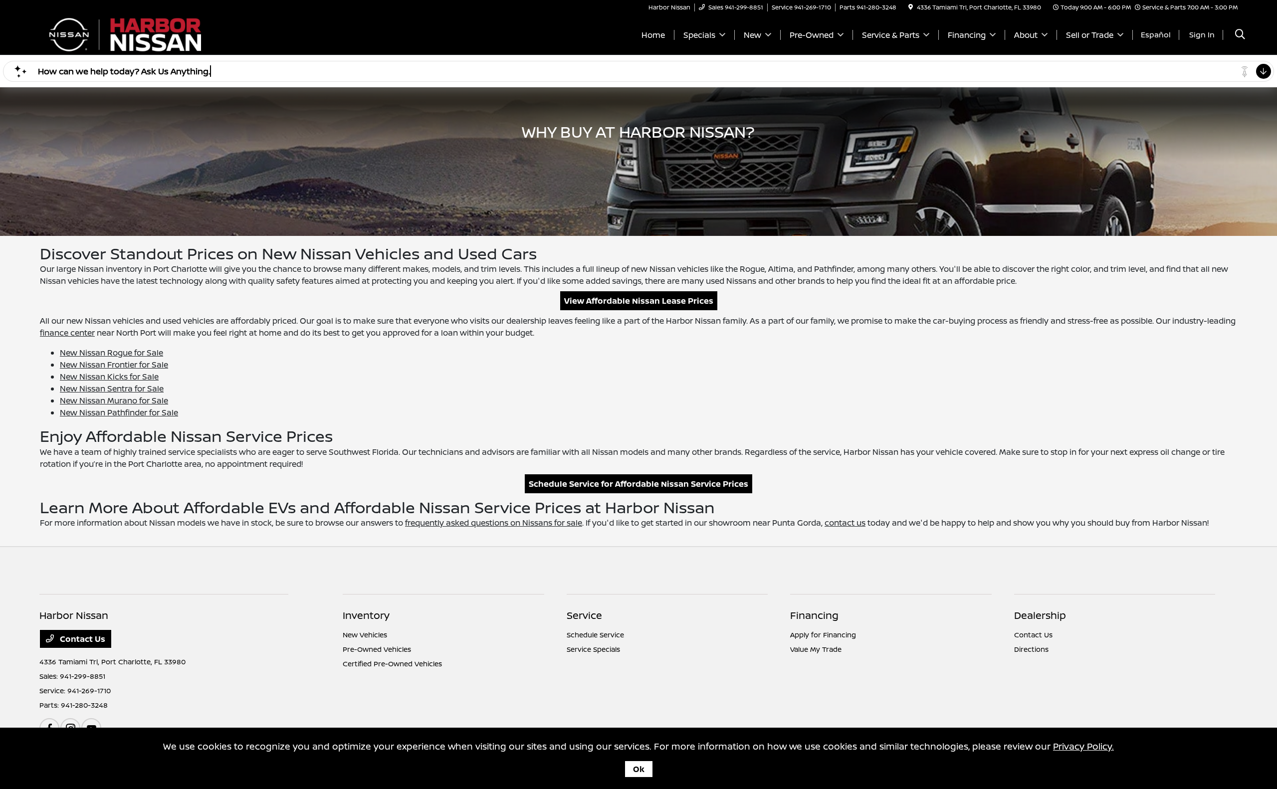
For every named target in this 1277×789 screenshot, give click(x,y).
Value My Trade (816, 649)
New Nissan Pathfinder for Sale (119, 412)
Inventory (366, 615)
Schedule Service (595, 634)
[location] (910, 7)
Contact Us (81, 638)
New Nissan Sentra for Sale (112, 388)
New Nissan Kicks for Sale (109, 376)
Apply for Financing (823, 634)
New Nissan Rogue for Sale (111, 352)
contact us (845, 522)
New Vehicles (365, 634)
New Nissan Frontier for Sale (114, 364)
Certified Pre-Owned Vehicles (392, 663)
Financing (814, 615)
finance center (67, 332)
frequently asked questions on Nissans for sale (493, 522)
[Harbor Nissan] (125, 33)
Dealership (1040, 615)
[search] (1240, 35)
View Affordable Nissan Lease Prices (638, 300)
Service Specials (593, 649)
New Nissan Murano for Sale (114, 400)
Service (584, 615)
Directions (1031, 649)
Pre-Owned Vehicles (377, 649)
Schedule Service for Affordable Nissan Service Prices (638, 483)
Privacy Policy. (1083, 746)
